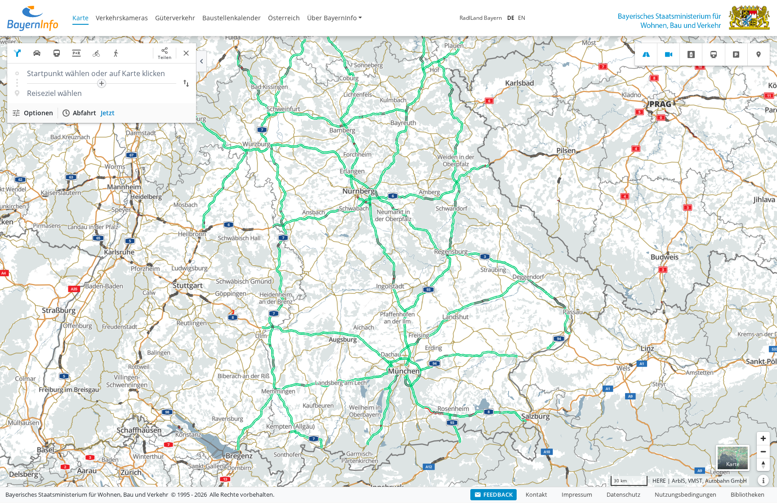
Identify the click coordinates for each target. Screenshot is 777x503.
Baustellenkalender (231, 18)
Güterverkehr (175, 18)
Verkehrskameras (122, 18)
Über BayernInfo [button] (332, 18)
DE (510, 18)
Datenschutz (623, 494)
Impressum (577, 494)
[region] (388, 261)
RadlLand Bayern (481, 18)
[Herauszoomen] (763, 451)
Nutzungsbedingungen (685, 494)
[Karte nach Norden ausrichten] (763, 464)
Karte (80, 18)
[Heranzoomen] (763, 438)
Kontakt (536, 494)
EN (521, 18)
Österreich (284, 18)
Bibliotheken (747, 494)
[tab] (646, 54)
